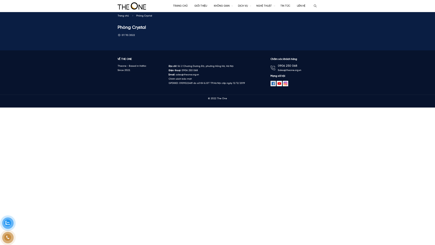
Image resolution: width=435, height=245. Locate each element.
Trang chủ (123, 16)
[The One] (132, 6)
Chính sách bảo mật (180, 79)
